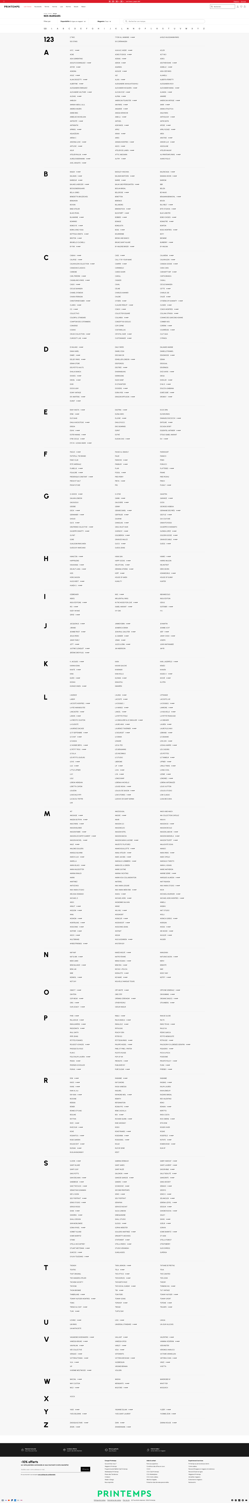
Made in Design (109, 1479)
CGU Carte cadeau (152, 1477)
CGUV (148, 1469)
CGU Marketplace (152, 1474)
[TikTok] (239, 1500)
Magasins (236, 1)
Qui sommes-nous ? (111, 1464)
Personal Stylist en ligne (196, 1472)
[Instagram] (236, 1500)
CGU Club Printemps (153, 1472)
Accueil (45, 13)
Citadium (107, 1477)
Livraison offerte (72, 1449)
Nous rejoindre (109, 1482)
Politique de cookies (100, 1500)
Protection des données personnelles (158, 1482)
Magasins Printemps (111, 1466)
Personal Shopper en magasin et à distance (201, 1469)
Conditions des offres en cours (156, 1466)
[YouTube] (246, 1500)
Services (243, 1)
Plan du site (126, 1500)
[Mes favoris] (241, 6)
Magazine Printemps (195, 1474)
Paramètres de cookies (114, 1500)
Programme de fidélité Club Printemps (116, 1469)
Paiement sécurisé (30, 1449)
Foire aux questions (152, 1464)
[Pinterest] (243, 1500)
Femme (50, 13)
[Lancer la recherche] (212, 6)
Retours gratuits (113, 1449)
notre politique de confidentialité (46, 1474)
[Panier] (245, 6)
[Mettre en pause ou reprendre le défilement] (4, 1)
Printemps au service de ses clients (199, 1464)
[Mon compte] (238, 6)
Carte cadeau (193, 1466)
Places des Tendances (111, 1474)
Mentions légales (152, 1479)
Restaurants (192, 1482)
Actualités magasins (194, 1477)
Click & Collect (155, 1449)
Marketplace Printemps (112, 1472)
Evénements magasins (195, 1479)
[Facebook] (232, 1500)
